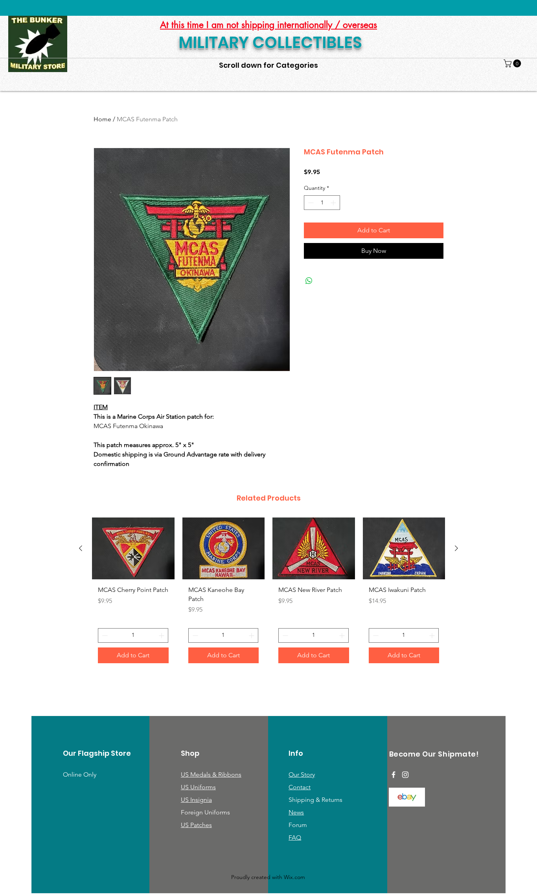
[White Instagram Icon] (405, 774)
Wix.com (294, 877)
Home (102, 119)
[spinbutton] (322, 203)
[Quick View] (133, 548)
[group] (268, 593)
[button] (513, 63)
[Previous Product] (80, 548)
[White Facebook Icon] (393, 774)
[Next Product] (456, 548)
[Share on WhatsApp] (309, 281)
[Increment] (334, 203)
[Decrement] (310, 203)
